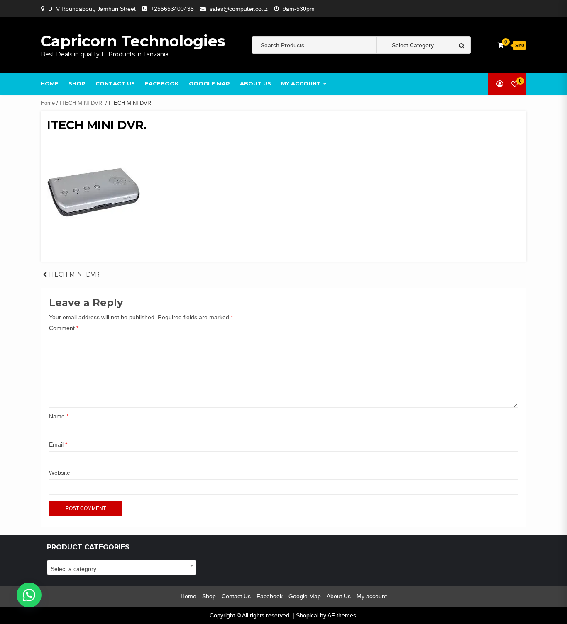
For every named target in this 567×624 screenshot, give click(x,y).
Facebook (162, 83)
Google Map (209, 83)
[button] (29, 595)
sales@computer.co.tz (239, 8)
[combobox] (121, 567)
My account (301, 83)
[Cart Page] (500, 45)
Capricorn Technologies (133, 41)
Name (58, 416)
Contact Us (115, 83)
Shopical (307, 615)
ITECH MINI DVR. (82, 103)
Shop (77, 83)
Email (58, 444)
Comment (63, 328)
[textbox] (121, 569)
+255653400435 (172, 8)
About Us (255, 83)
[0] (514, 83)
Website (59, 472)
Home (50, 83)
